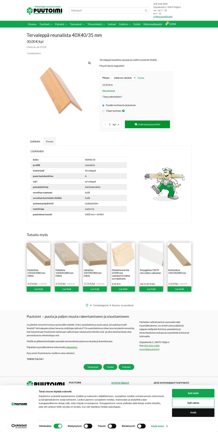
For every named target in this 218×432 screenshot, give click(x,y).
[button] (89, 63)
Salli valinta (193, 403)
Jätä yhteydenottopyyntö (171, 382)
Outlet (110, 367)
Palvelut (126, 367)
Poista (141, 77)
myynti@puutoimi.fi (149, 349)
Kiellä (193, 412)
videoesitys (71, 347)
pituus (105, 77)
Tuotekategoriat (101, 305)
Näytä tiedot (157, 426)
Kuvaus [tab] (49, 141)
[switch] (88, 426)
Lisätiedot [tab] (35, 141)
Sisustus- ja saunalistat (122, 305)
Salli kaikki (193, 393)
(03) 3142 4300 (160, 4)
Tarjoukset (92, 367)
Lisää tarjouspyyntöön (149, 124)
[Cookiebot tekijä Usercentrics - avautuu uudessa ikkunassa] (19, 426)
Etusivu (87, 305)
